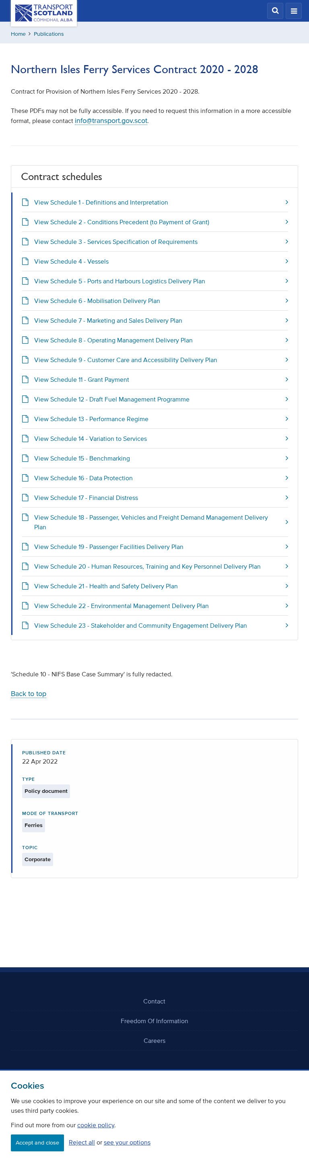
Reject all (82, 1142)
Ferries (34, 825)
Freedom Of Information (154, 1020)
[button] (275, 11)
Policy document (46, 791)
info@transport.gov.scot (111, 121)
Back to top (28, 694)
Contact (154, 1001)
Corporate (38, 859)
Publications (49, 34)
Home (18, 34)
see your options (127, 1142)
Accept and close (37, 1143)
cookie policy (95, 1124)
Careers (154, 1040)
